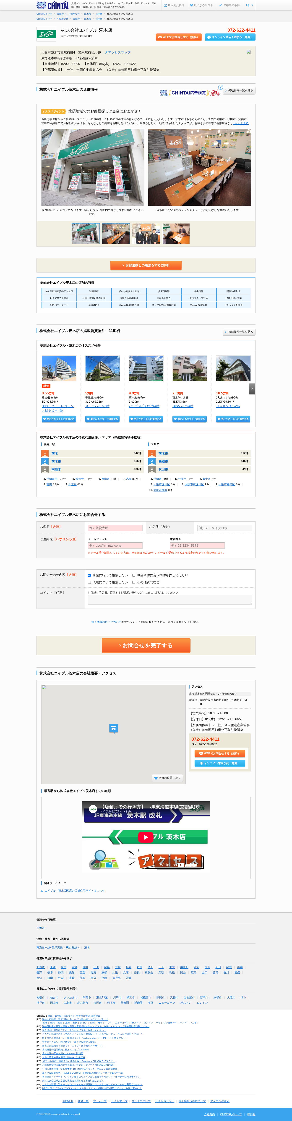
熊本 (82, 978)
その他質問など (148, 582)
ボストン (185, 1002)
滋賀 (93, 972)
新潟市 (204, 997)
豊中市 (207, 479)
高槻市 (106, 479)
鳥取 (161, 972)
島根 (172, 972)
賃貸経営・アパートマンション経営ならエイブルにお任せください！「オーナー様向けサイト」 (91, 1076)
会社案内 (209, 1114)
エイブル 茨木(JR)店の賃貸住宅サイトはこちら (75, 890)
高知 (39, 978)
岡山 (183, 972)
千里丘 (72, 484)
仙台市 (54, 997)
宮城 (74, 967)
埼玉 (150, 967)
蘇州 (75, 1022)
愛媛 (237, 972)
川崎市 (117, 997)
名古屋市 (189, 997)
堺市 (243, 997)
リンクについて (141, 1101)
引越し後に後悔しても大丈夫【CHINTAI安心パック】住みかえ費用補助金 (79, 1069)
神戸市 (40, 1002)
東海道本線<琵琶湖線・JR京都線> (57, 947)
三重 (82, 972)
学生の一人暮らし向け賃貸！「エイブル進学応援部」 (69, 1042)
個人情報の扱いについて (106, 622)
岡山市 (54, 1002)
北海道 (40, 967)
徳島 (215, 972)
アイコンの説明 (219, 1101)
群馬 (139, 967)
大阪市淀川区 (162, 484)
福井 (229, 967)
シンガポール (170, 1022)
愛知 (72, 972)
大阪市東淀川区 (194, 484)
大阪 (115, 972)
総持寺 (80, 479)
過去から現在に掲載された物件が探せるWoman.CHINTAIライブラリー (78, 1061)
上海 (67, 1022)
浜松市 (174, 997)
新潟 (196, 967)
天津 (100, 1022)
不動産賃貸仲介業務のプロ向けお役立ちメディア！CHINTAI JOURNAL (78, 1065)
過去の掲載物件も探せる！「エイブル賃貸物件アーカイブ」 (73, 1045)
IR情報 (251, 1114)
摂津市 (158, 479)
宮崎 (104, 978)
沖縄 (128, 978)
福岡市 (98, 1002)
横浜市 (131, 997)
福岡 (50, 978)
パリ (158, 1022)
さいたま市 (70, 997)
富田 (49, 484)
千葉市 (87, 997)
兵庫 (126, 972)
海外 (150, 1002)
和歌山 (149, 972)
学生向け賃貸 (83, 1016)
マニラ (193, 1022)
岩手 (63, 967)
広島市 (68, 1002)
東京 (172, 967)
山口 (204, 972)
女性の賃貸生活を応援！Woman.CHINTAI (63, 1057)
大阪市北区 (160, 490)
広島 (193, 972)
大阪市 (231, 997)
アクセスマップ (119, 52)
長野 (39, 972)
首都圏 (125, 1002)
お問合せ (68, 1101)
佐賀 (61, 978)
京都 (104, 972)
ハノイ (183, 1022)
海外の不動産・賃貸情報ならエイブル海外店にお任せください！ (75, 1019)
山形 (96, 967)
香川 (226, 972)
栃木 (128, 967)
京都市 (218, 997)
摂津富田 (52, 479)
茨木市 (56, 461)
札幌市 (40, 997)
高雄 (60, 1022)
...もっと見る (241, 123)
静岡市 (160, 997)
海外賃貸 (95, 1016)
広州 (92, 1022)
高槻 (129, 479)
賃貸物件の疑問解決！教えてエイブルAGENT (65, 1049)
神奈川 (184, 967)
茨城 (118, 967)
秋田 (85, 967)
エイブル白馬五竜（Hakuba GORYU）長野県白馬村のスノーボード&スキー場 (82, 1073)
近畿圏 (138, 1002)
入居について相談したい (110, 582)
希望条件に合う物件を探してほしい (162, 575)
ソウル (108, 1022)
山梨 (240, 967)
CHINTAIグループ (231, 1114)
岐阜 (50, 972)
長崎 (72, 978)
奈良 (137, 972)
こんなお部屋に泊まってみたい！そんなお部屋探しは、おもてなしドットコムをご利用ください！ (92, 1034)
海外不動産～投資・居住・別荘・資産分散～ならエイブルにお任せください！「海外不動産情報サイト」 (95, 1026)
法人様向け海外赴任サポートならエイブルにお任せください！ (74, 1030)
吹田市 (163, 469)
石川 (218, 967)
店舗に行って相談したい (110, 575)
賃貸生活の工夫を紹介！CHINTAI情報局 (62, 1053)
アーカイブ (100, 1101)
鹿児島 (116, 978)
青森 (53, 967)
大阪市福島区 (227, 484)
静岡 (61, 972)
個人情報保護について (192, 1101)
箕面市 (182, 479)
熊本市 (111, 1002)
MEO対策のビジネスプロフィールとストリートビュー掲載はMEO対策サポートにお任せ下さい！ (92, 1088)
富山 (207, 967)
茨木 (55, 453)
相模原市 (145, 997)
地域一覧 (83, 1101)
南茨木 (56, 469)
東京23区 (102, 997)
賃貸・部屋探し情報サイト (61, 1016)
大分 (93, 978)
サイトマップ (119, 1101)
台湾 (52, 1022)
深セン (83, 1022)
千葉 (161, 967)
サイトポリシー (164, 1101)
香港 (45, 1022)
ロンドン (202, 1002)
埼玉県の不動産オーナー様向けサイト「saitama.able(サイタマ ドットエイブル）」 (85, 1038)
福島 (107, 967)
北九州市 (82, 1002)
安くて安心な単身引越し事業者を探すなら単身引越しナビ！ (73, 1080)
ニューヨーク (167, 1002)
